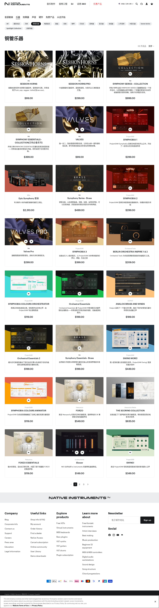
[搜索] (136, 3)
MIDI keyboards (63, 532)
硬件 (41, 17)
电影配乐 (47, 23)
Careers (8, 538)
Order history (36, 529)
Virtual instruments (64, 528)
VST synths (61, 541)
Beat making (87, 535)
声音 (34, 17)
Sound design (88, 564)
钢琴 (73, 23)
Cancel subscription (39, 542)
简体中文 (24, 594)
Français (31, 594)
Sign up (147, 520)
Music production (90, 540)
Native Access (36, 538)
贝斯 (26, 23)
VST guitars (61, 546)
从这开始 (61, 17)
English (7, 594)
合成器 (111, 23)
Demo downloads (38, 556)
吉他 (64, 23)
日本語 (12, 594)
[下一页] (88, 484)
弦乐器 (101, 23)
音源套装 (9, 17)
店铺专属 (29, 28)
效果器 (26, 17)
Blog (7, 520)
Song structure (89, 569)
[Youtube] (117, 535)
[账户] (146, 3)
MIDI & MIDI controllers (92, 552)
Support (8, 533)
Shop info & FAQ (37, 520)
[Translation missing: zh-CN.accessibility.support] (141, 3)
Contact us (9, 529)
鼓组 (56, 23)
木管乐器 (133, 23)
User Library (35, 551)
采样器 (91, 23)
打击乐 (82, 23)
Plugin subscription (64, 555)
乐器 (18, 17)
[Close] (155, 601)
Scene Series (145, 23)
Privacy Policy (37, 605)
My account (35, 524)
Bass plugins (62, 537)
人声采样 (121, 23)
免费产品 (50, 17)
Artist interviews (89, 531)
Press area (9, 542)
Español (37, 594)
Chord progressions (91, 574)
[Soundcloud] (121, 535)
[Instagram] (113, 535)
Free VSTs (60, 523)
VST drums (61, 550)
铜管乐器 (36, 23)
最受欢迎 (17, 23)
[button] (151, 46)
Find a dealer (36, 533)
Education (9, 547)
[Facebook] (109, 535)
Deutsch (18, 594)
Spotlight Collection (14, 28)
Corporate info (11, 524)
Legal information (12, 551)
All (7, 23)
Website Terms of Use (21, 605)
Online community (38, 547)
